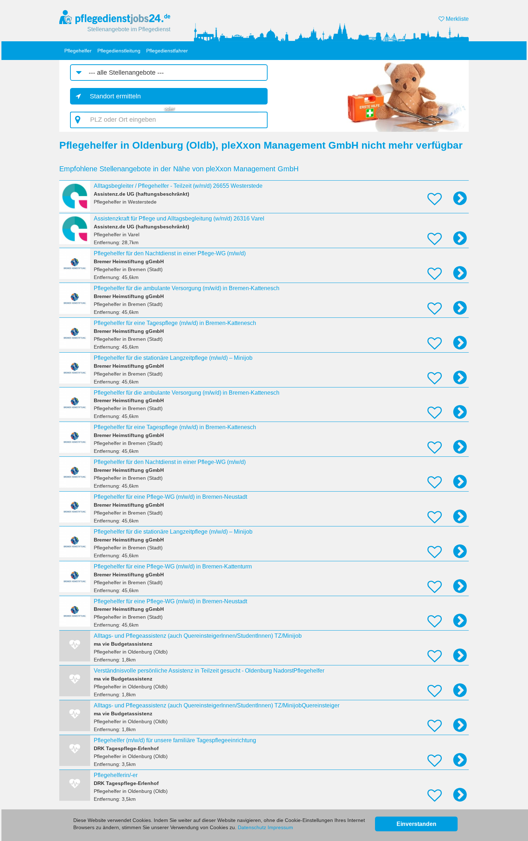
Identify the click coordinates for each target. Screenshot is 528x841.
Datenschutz (252, 827)
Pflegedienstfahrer (167, 51)
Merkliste (456, 19)
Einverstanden (416, 824)
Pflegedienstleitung (118, 51)
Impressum (280, 827)
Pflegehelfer (78, 51)
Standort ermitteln (115, 96)
